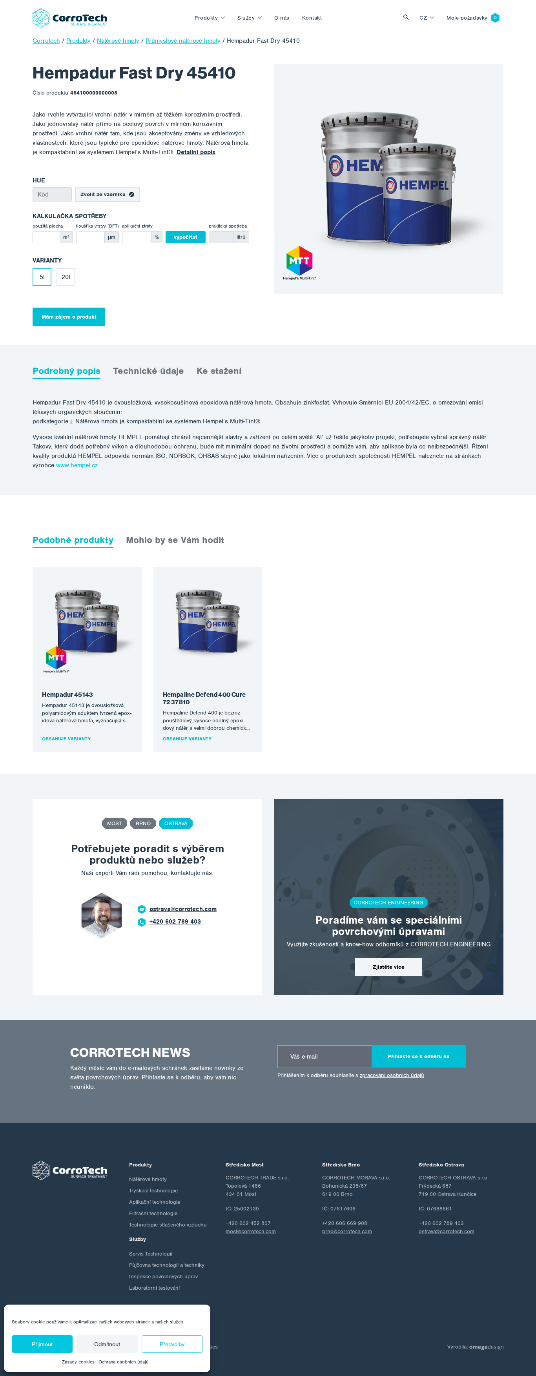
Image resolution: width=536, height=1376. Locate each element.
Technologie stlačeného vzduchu (168, 1224)
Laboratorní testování (154, 1288)
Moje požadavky (467, 18)
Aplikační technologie (154, 1202)
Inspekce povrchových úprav (163, 1276)
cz (423, 18)
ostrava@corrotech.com (183, 909)
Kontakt (312, 18)
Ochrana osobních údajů (123, 1362)
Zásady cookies (78, 1362)
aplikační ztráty (137, 226)
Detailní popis (196, 152)
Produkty (206, 18)
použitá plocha (48, 226)
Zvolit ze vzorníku (103, 194)
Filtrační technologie (153, 1213)
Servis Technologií (150, 1253)
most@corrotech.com (251, 1231)
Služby (246, 18)
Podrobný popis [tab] (66, 371)
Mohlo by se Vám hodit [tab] (175, 540)
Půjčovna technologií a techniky (166, 1265)
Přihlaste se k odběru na (419, 1056)
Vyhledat (408, 18)
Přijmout (42, 1344)
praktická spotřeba (228, 226)
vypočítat (185, 237)
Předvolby (172, 1344)
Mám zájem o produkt (69, 316)
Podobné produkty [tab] (73, 540)
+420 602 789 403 (175, 922)
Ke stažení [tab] (219, 371)
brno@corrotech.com (347, 1231)
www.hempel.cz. (77, 465)
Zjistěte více (389, 967)
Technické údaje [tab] (148, 371)
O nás (282, 18)
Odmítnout (107, 1344)
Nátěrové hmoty (148, 1179)
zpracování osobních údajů (392, 1075)
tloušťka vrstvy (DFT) (97, 226)
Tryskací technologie (153, 1190)
